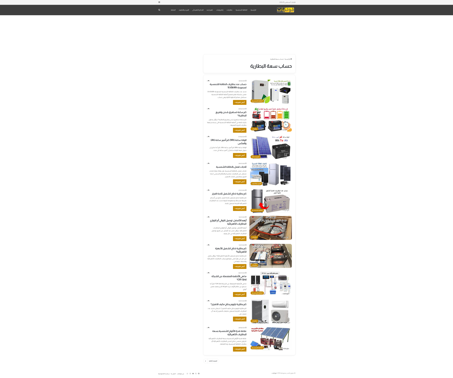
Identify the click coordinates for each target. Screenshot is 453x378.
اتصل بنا (173, 374)
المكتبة (173, 10)
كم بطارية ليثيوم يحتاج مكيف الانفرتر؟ (228, 304)
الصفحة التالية (213, 361)
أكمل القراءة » (240, 102)
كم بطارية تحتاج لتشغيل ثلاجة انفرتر (229, 193)
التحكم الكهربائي (197, 10)
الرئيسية (253, 10)
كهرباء (210, 10)
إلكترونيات (219, 10)
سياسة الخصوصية (164, 374)
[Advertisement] (226, 34)
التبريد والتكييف (184, 10)
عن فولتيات (180, 374)
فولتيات (274, 373)
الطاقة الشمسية (241, 10)
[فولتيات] (286, 10)
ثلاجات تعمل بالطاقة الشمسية (231, 167)
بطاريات (229, 10)
